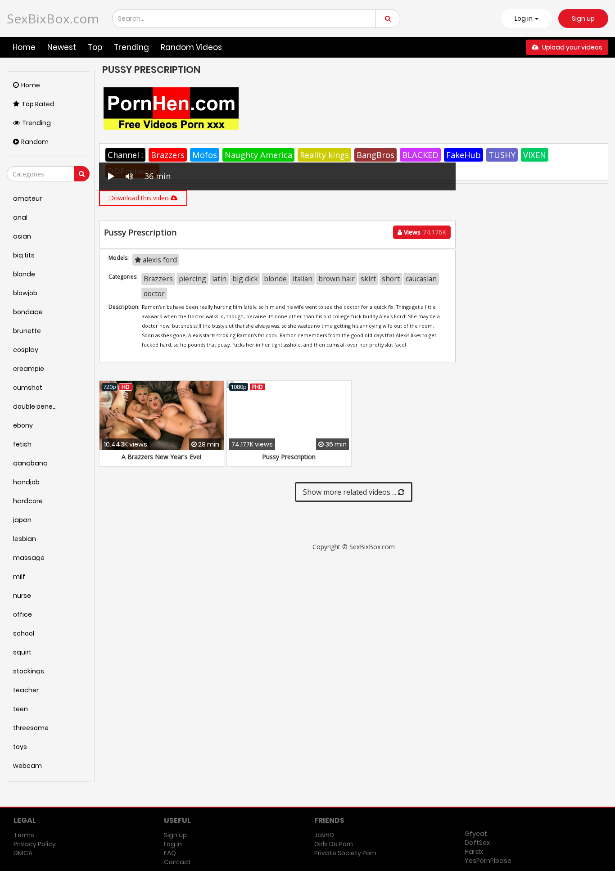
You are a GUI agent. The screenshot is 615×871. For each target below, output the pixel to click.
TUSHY (502, 154)
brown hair (336, 279)
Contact (177, 861)
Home (24, 47)
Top (95, 47)
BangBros (375, 154)
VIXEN (534, 154)
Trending (131, 47)
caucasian (421, 279)
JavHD (324, 834)
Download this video (140, 198)
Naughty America (258, 154)
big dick (245, 279)
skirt (368, 279)
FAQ (170, 852)
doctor (154, 293)
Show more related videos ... (350, 492)
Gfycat (476, 833)
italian (302, 279)
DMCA (23, 852)
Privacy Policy (35, 843)
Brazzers (168, 154)
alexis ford (159, 260)
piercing (192, 279)
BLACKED (420, 154)
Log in (173, 843)
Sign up (583, 18)
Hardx (474, 851)
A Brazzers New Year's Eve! (161, 456)
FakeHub (463, 154)
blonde (275, 279)
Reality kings (324, 154)
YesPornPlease (488, 860)
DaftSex (477, 842)
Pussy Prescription (289, 456)
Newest (61, 47)
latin (219, 279)
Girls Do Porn (333, 843)
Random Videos (191, 47)
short (391, 279)
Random (35, 141)
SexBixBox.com (53, 18)
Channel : (125, 154)
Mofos (204, 154)
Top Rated (38, 103)
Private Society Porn (345, 852)
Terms (24, 834)
